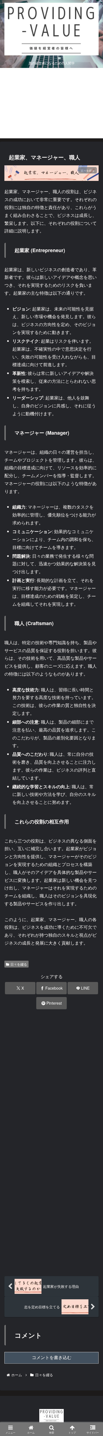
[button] (91, 974)
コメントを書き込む (51, 1357)
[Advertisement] (51, 104)
